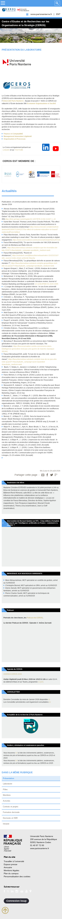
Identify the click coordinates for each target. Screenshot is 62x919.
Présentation (8, 778)
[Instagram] (16, 891)
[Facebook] (47, 475)
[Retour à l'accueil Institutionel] (13, 843)
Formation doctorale (11, 812)
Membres (7, 795)
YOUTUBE (19, 150)
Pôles (5, 789)
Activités (6, 801)
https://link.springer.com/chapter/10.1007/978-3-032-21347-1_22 (30, 219)
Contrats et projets (10, 807)
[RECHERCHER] (57, 3)
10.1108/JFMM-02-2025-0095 (46, 284)
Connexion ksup (16, 900)
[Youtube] (26, 891)
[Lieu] (30, 891)
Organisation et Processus (15, 139)
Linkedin (6, 150)
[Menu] (3, 3)
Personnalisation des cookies (17, 876)
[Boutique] (21, 891)
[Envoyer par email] (42, 475)
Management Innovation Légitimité (18, 136)
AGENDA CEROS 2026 (12, 674)
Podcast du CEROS (35, 618)
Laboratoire (7, 784)
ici (49, 699)
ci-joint (40, 682)
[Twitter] (51, 475)
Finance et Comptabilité (13, 134)
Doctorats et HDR (10, 818)
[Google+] (56, 475)
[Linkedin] (12, 891)
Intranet (6, 824)
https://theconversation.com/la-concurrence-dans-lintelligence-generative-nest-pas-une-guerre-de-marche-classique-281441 (28, 348)
